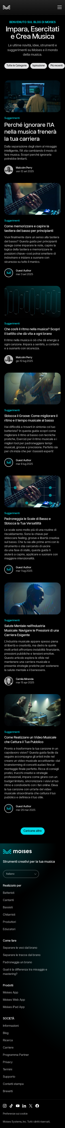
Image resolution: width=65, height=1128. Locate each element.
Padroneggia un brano (17, 962)
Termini (7, 1069)
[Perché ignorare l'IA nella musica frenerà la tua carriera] (32, 96)
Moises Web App (14, 999)
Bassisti (8, 907)
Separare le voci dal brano (20, 947)
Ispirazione (38, 65)
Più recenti (57, 65)
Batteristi (8, 893)
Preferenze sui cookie (15, 1114)
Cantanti (8, 900)
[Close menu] (59, 7)
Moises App (10, 992)
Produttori (9, 922)
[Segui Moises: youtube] (18, 1106)
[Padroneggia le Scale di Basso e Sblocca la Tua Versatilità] (32, 492)
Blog (5, 1033)
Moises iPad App (14, 1007)
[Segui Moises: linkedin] (24, 1106)
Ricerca (8, 1040)
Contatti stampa (13, 1084)
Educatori (9, 929)
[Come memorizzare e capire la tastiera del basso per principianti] (32, 199)
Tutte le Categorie (16, 65)
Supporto (9, 1076)
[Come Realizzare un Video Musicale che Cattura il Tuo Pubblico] (32, 710)
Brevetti (8, 1091)
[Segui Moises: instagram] (4, 1106)
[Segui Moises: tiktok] (11, 1106)
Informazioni (11, 1025)
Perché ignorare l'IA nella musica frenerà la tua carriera (30, 132)
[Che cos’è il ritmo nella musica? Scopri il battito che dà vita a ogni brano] (32, 302)
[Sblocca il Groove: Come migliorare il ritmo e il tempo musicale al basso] (32, 389)
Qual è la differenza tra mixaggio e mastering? (25, 972)
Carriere (8, 1047)
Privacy (8, 1062)
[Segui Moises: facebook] (37, 1106)
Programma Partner (16, 1055)
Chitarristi (9, 914)
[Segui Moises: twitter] (30, 1106)
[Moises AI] (6, 7)
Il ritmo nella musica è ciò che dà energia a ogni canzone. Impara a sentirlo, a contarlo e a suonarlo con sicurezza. (31, 344)
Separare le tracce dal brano (21, 955)
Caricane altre (32, 830)
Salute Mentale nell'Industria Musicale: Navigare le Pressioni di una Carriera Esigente (31, 630)
